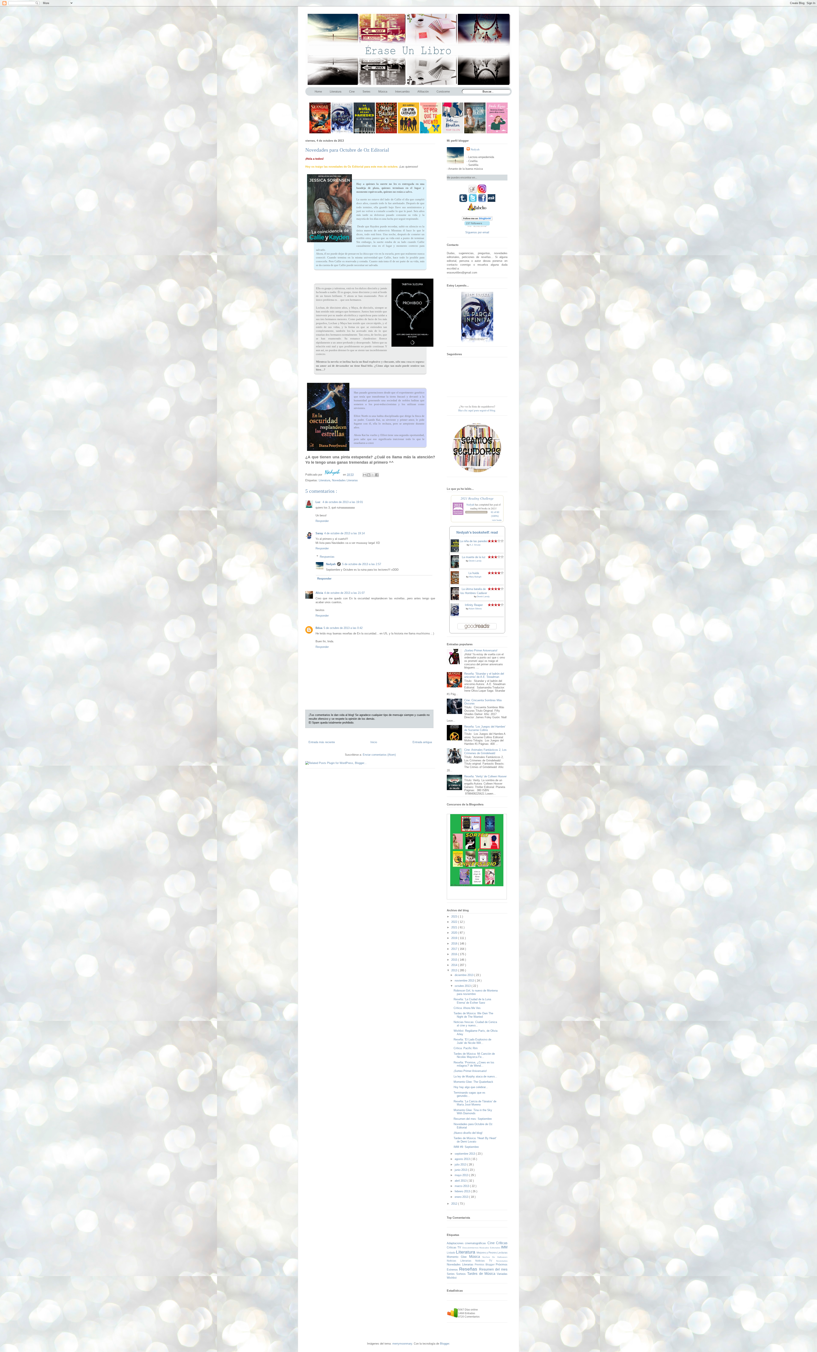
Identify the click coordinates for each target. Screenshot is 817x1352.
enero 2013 (462, 1196)
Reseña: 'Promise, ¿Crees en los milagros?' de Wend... (474, 1064)
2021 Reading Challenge (477, 498)
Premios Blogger (485, 1264)
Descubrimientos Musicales (476, 1248)
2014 (454, 965)
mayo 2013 (462, 1175)
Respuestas (327, 556)
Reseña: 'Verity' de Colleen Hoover (485, 776)
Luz (318, 502)
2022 (454, 921)
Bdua (319, 628)
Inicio (373, 742)
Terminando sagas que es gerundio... (469, 1094)
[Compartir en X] (373, 475)
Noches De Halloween (494, 1257)
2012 (454, 1203)
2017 (454, 948)
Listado (451, 1252)
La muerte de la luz (474, 557)
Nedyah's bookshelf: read (477, 532)
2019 (454, 938)
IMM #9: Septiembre (466, 1146)
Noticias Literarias (461, 1260)
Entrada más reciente (322, 742)
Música (476, 1256)
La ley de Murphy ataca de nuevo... (475, 1076)
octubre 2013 (463, 985)
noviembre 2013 (465, 980)
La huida (473, 573)
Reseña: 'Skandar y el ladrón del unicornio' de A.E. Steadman (484, 675)
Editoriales (495, 1248)
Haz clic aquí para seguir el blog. (477, 410)
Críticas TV (454, 1247)
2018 (454, 943)
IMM (504, 1247)
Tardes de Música (482, 1273)
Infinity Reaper (474, 605)
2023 (454, 916)
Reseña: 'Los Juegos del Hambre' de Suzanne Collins (484, 728)
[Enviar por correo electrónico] (365, 475)
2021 (454, 927)
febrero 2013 (463, 1191)
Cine (491, 1243)
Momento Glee (458, 1256)
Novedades (501, 1261)
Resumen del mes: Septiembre (473, 1118)
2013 (454, 970)
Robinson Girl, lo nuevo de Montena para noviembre (476, 992)
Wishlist (452, 1277)
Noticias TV (485, 1260)
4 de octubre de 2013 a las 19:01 (343, 502)
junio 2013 (461, 1169)
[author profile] (333, 474)
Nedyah (331, 564)
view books (497, 520)
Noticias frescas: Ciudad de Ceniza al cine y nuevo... (475, 1023)
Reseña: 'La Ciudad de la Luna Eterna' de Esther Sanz (472, 1001)
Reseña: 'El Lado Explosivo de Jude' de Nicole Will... (472, 1041)
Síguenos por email (477, 232)
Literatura (324, 480)
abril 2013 (461, 1180)
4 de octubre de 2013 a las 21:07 (344, 592)
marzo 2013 (462, 1186)
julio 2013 (461, 1164)
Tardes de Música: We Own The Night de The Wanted (473, 1015)
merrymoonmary (402, 1343)
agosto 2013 (463, 1159)
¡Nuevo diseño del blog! (468, 1132)
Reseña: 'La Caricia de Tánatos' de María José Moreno (475, 1103)
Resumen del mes (493, 1269)
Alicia (319, 592)
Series (451, 1273)
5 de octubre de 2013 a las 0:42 (343, 628)
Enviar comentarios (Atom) (379, 754)
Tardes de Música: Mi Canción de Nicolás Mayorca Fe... (474, 1055)
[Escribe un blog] (369, 475)
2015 (454, 959)
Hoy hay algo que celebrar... (471, 1087)
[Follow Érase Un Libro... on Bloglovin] (477, 219)
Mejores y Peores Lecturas (492, 1252)
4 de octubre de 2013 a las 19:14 (344, 533)
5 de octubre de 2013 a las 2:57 (361, 564)
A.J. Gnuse (475, 545)
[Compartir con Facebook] (377, 475)
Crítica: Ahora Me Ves (467, 1008)
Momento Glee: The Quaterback (473, 1081)
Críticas (501, 1243)
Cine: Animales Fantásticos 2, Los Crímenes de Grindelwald (485, 751)
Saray (319, 533)
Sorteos (461, 1273)
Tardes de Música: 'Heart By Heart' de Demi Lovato (475, 1140)
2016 (454, 954)
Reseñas (469, 1269)
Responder (322, 521)
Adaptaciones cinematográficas (467, 1243)
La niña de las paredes (474, 541)
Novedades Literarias (345, 480)
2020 (454, 932)
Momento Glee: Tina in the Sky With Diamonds (473, 1111)
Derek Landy (475, 561)
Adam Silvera (475, 608)
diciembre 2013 (464, 975)
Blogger (444, 1343)
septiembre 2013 (465, 1153)
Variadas (502, 1273)
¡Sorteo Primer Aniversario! (480, 650)
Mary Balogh (475, 577)
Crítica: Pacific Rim (466, 1048)
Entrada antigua (422, 742)
